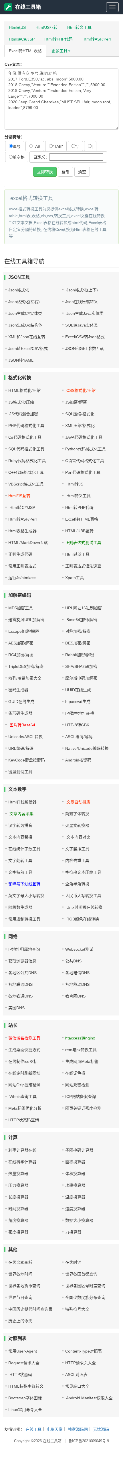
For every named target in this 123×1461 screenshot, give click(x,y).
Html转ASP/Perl (96, 39)
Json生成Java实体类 (84, 313)
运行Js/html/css (22, 577)
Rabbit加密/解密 (79, 654)
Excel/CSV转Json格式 (85, 336)
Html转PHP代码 (58, 39)
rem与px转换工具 (81, 1049)
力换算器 (73, 1232)
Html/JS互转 (46, 27)
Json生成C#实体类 (25, 313)
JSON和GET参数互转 (84, 348)
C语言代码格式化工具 (84, 460)
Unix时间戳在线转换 (83, 907)
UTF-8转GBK (77, 725)
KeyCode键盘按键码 (26, 760)
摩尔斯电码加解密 (81, 678)
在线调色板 (75, 1073)
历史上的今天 (20, 1321)
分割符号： (15, 136)
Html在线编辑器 (22, 802)
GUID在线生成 (21, 701)
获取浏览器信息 (22, 961)
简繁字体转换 (77, 813)
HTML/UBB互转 (79, 531)
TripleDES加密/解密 (25, 666)
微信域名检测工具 (24, 1038)
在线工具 (33, 1429)
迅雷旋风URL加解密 (26, 619)
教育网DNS (75, 996)
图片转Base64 (21, 725)
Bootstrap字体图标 (25, 1398)
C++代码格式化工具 (26, 472)
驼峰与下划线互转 (24, 884)
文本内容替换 (20, 837)
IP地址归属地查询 (24, 949)
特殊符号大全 (77, 1309)
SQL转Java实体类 (81, 325)
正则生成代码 (20, 554)
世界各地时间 (20, 1274)
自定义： (41, 157)
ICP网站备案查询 (80, 1096)
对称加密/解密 (77, 631)
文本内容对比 (77, 837)
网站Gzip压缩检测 (24, 1085)
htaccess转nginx (80, 1038)
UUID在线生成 (78, 690)
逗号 (17, 146)
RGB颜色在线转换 (82, 919)
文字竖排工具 (77, 849)
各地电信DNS (77, 972)
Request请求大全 (23, 1363)
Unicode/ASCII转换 (25, 736)
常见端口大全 (77, 1386)
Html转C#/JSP (22, 39)
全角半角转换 (77, 884)
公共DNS (73, 961)
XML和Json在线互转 (26, 336)
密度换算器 (18, 1232)
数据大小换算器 (79, 1220)
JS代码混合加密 (23, 414)
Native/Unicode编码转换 (87, 748)
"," (77, 146)
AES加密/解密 (20, 643)
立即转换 (45, 172)
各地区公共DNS (22, 972)
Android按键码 (78, 760)
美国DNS (16, 1007)
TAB (36, 146)
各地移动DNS (77, 984)
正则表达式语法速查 (83, 566)
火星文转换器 (77, 825)
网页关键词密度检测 (83, 1108)
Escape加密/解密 (23, 631)
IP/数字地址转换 (79, 713)
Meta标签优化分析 (24, 1108)
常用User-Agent (22, 1351)
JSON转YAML (20, 360)
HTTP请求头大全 (80, 1363)
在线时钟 (73, 1262)
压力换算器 (18, 1185)
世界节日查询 (20, 1297)
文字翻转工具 (20, 860)
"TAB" (58, 146)
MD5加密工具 (20, 608)
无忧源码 (101, 1429)
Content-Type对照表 (83, 1351)
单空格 (19, 157)
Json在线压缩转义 (81, 301)
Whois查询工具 (22, 1096)
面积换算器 (75, 1162)
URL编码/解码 (20, 748)
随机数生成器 (20, 907)
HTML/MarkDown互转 (28, 542)
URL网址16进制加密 (83, 608)
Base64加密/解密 (81, 619)
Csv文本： (14, 64)
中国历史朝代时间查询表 (30, 1309)
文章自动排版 (77, 802)
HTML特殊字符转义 (25, 1386)
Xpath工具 (74, 577)
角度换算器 (18, 1220)
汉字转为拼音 (20, 825)
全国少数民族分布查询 (85, 1297)
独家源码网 (78, 1429)
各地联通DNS (20, 984)
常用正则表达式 (22, 566)
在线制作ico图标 (22, 1061)
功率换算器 (75, 1185)
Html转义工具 (79, 27)
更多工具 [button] (59, 51)
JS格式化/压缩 (21, 402)
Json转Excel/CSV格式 (28, 348)
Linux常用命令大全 (25, 1409)
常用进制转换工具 (24, 919)
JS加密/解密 (76, 402)
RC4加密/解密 (20, 654)
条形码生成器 (20, 713)
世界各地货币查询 (24, 1285)
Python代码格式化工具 (85, 449)
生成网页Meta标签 (81, 1061)
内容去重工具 (77, 860)
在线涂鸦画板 (20, 1262)
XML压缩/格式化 (80, 425)
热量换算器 (18, 1173)
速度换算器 (75, 1208)
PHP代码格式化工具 (26, 425)
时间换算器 (18, 1208)
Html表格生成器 (22, 531)
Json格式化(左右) (24, 301)
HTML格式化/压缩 (24, 390)
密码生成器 (18, 690)
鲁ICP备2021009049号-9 (88, 1441)
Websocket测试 (79, 949)
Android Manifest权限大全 (89, 1398)
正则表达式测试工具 (83, 542)
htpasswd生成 (77, 701)
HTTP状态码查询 (23, 1120)
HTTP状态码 (20, 1374)
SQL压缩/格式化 (79, 414)
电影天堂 (55, 1429)
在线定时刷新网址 (24, 1073)
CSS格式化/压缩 (80, 390)
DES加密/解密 (77, 643)
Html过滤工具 (77, 554)
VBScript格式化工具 (26, 484)
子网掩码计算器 (79, 1150)
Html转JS (17, 27)
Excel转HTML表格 (25, 51)
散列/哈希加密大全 (24, 678)
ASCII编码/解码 (79, 736)
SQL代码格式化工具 (26, 449)
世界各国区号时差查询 (85, 1285)
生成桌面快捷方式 (24, 1049)
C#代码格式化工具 (24, 437)
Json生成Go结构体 (25, 325)
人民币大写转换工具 (83, 895)
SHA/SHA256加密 (81, 666)
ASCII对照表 (76, 1374)
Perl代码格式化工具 (82, 472)
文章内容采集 (20, 813)
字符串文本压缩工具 (83, 872)
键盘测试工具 (20, 771)
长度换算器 (18, 1197)
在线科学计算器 (22, 1162)
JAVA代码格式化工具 (83, 437)
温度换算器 (75, 1197)
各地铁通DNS (20, 996)
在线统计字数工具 (24, 849)
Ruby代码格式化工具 (27, 460)
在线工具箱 (28, 7)
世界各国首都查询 (81, 1274)
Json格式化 (18, 290)
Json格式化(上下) (81, 290)
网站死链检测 (77, 1085)
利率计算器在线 (22, 1150)
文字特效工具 (20, 872)
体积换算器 (75, 1173)
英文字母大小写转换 (26, 895)
